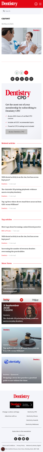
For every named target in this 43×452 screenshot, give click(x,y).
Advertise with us (11, 416)
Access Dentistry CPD (16, 132)
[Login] (36, 4)
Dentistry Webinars (32, 424)
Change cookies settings (10, 412)
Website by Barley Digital (33, 445)
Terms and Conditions (8, 445)
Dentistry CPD (32, 412)
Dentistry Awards (32, 420)
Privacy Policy (21, 445)
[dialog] (3, 449)
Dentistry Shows (32, 416)
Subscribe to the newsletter (21, 431)
